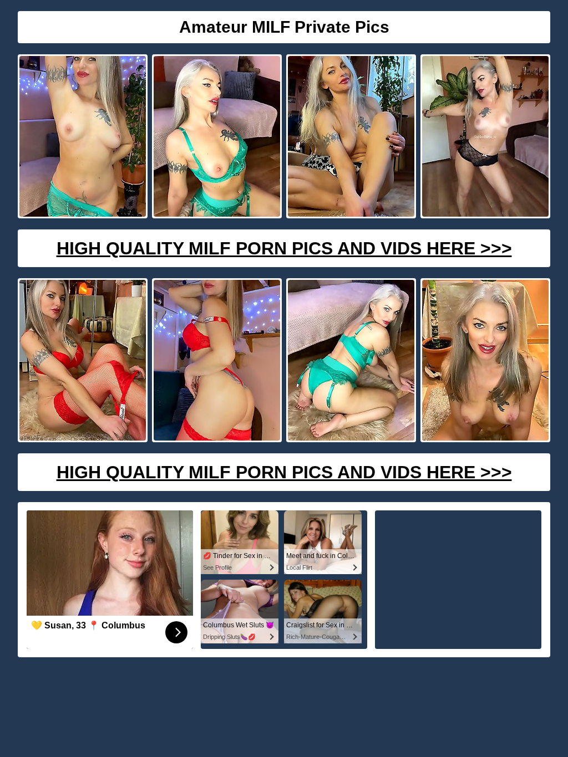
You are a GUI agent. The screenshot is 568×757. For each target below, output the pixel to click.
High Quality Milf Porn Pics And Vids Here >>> (284, 248)
